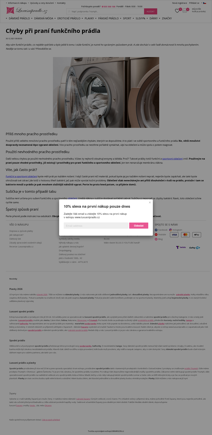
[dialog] (106, 217)
